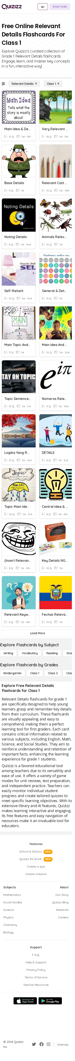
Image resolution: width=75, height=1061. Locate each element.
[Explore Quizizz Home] (12, 6)
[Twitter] (34, 1044)
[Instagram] (48, 1044)
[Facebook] (41, 1044)
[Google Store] (50, 1000)
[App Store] (25, 1000)
